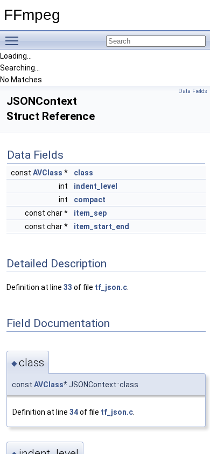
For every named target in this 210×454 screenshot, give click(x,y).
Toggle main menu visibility (14, 40)
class (83, 172)
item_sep (90, 213)
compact (90, 199)
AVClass (47, 172)
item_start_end (101, 226)
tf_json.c (111, 287)
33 (68, 287)
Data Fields (192, 91)
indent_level (95, 186)
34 (73, 412)
